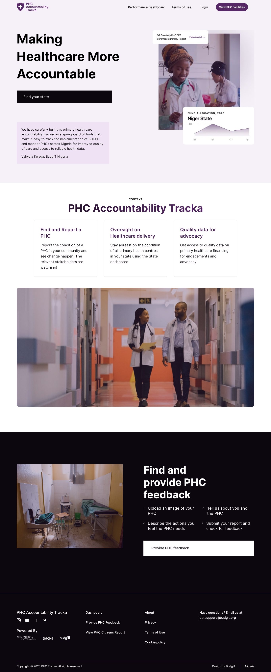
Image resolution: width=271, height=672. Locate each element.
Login (204, 7)
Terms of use (181, 7)
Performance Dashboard (146, 7)
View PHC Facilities (232, 7)
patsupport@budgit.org (218, 618)
